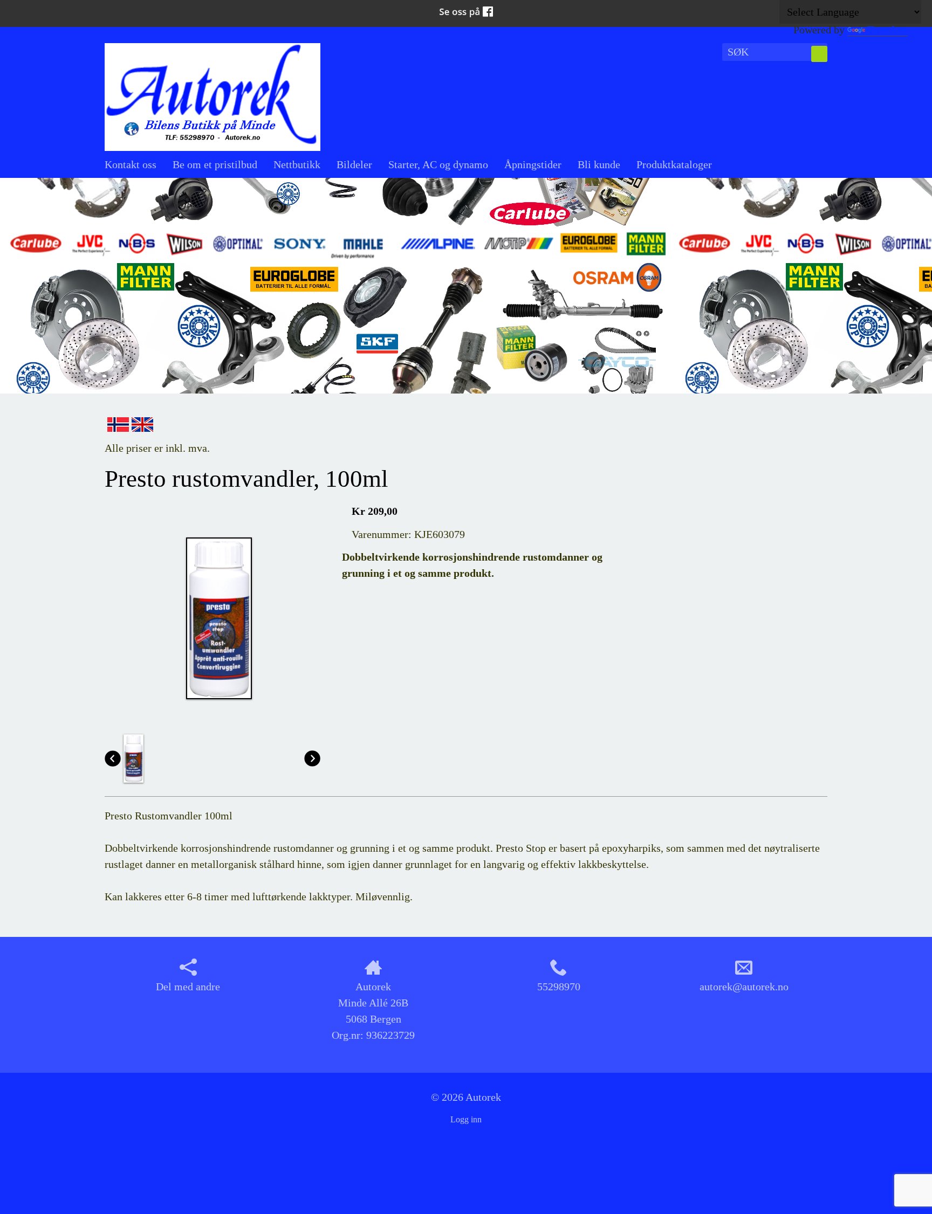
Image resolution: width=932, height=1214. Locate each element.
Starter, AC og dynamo (438, 164)
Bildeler (354, 164)
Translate (887, 30)
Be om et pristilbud (215, 164)
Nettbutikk (296, 164)
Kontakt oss (130, 164)
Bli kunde (599, 164)
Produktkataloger (674, 164)
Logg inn (466, 1119)
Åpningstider (532, 164)
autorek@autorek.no (744, 986)
